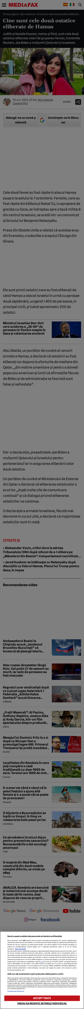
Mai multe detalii (20, 949)
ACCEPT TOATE (42, 998)
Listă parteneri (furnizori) (15, 991)
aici (42, 962)
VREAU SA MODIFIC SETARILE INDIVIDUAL (42, 1003)
